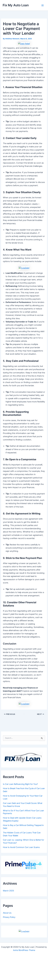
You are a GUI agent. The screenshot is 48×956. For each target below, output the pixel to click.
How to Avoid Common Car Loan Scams (21, 847)
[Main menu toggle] (42, 5)
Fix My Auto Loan (16, 5)
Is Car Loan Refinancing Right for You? (20, 784)
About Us (7, 913)
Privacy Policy (9, 917)
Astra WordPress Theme (24, 950)
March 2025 (8, 890)
